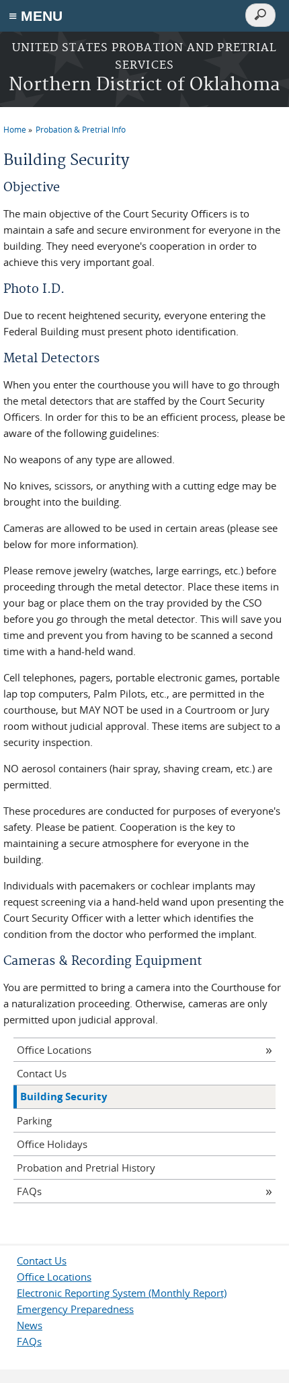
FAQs (29, 1191)
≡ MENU (36, 16)
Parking (34, 1120)
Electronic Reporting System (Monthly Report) (121, 1293)
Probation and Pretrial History (86, 1167)
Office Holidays (52, 1144)
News (29, 1325)
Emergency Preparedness (75, 1309)
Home (14, 129)
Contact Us (42, 1073)
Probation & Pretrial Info (81, 129)
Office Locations (54, 1049)
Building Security (64, 1096)
